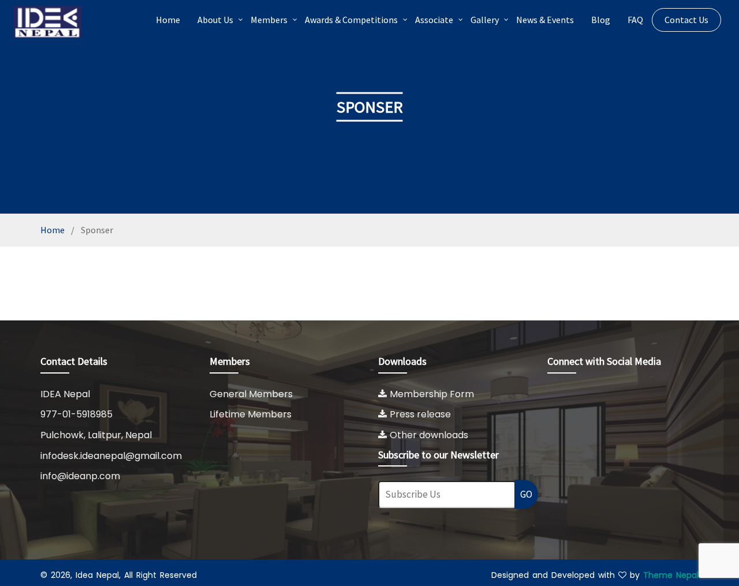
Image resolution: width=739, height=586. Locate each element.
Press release (420, 414)
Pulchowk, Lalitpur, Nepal (96, 435)
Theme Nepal (671, 575)
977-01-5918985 (76, 414)
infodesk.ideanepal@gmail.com (111, 455)
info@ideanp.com (80, 476)
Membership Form (432, 394)
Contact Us (686, 19)
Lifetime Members (251, 414)
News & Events (545, 19)
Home (168, 19)
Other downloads (429, 435)
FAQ (635, 19)
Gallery (485, 19)
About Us (215, 19)
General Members (251, 394)
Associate (434, 19)
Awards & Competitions (351, 19)
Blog (600, 19)
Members (269, 19)
